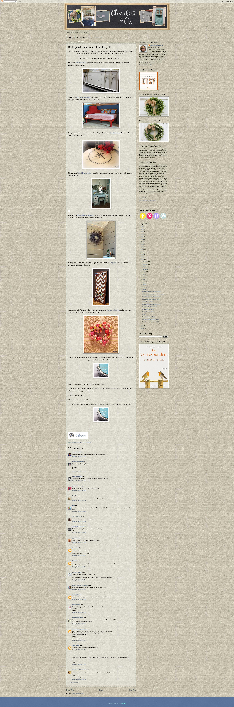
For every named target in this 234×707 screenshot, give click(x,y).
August (144, 272)
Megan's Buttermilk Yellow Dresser (150, 319)
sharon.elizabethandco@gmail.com (147, 201)
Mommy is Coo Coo (113, 310)
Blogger (124, 703)
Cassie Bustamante (77, 476)
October (145, 266)
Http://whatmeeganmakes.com (79, 629)
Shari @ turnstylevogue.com (79, 669)
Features (97, 37)
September (145, 269)
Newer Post (70, 690)
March (144, 284)
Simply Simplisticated (77, 617)
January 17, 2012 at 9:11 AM (78, 456)
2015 (142, 252)
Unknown (74, 560)
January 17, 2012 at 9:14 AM (78, 471)
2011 (142, 326)
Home (70, 37)
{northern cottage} (76, 572)
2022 (142, 234)
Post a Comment (74, 682)
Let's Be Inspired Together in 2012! (150, 322)
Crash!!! (144, 314)
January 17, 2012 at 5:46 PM (78, 567)
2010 (142, 328)
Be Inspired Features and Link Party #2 (151, 304)
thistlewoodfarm (76, 604)
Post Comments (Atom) (78, 693)
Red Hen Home (115, 133)
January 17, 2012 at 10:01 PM (79, 599)
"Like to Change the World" (148, 317)
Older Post (132, 690)
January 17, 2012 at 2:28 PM (78, 555)
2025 (142, 226)
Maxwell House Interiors (85, 215)
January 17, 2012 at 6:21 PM (78, 580)
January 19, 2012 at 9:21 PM (78, 650)
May (144, 279)
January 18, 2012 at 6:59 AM (78, 624)
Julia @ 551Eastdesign (77, 486)
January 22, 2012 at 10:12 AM (79, 679)
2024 (142, 229)
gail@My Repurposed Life (79, 526)
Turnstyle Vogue (81, 62)
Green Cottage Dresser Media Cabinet (151, 296)
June (144, 277)
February (145, 287)
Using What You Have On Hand (149, 306)
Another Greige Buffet (147, 301)
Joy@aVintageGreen (77, 538)
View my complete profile (145, 65)
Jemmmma (75, 548)
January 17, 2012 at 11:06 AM (79, 511)
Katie (73, 505)
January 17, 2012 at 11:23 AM (79, 521)
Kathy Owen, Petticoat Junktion (80, 585)
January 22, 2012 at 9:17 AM (78, 664)
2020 (142, 239)
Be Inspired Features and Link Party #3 (151, 299)
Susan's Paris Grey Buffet (148, 312)
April (144, 282)
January (145, 289)
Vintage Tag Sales (83, 37)
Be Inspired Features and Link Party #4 (151, 291)
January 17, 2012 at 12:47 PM (79, 542)
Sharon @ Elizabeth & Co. (79, 442)
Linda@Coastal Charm (78, 461)
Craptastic (113, 262)
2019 (142, 242)
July (144, 274)
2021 (142, 237)
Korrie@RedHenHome (78, 452)
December (145, 261)
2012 (142, 259)
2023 (142, 232)
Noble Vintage (75, 645)
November (145, 264)
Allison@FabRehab (77, 517)
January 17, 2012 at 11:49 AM (79, 532)
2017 (142, 247)
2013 (142, 257)
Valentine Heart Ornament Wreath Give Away (153, 294)
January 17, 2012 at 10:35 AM (79, 500)
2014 (142, 254)
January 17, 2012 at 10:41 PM (79, 612)
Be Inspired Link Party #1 (148, 309)
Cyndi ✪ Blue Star (77, 595)
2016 (142, 249)
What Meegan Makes (84, 173)
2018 (142, 244)
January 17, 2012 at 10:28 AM (79, 490)
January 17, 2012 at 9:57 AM (78, 481)
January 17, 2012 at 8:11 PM (78, 589)
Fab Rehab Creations (84, 97)
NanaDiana (75, 496)
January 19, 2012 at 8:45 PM (78, 640)
